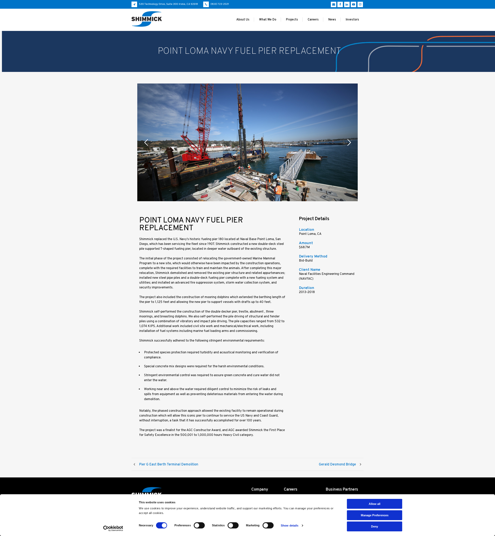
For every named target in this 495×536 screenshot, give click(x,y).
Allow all (374, 503)
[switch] (199, 525)
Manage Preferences (374, 515)
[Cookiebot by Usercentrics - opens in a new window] (113, 528)
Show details (289, 525)
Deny (374, 526)
